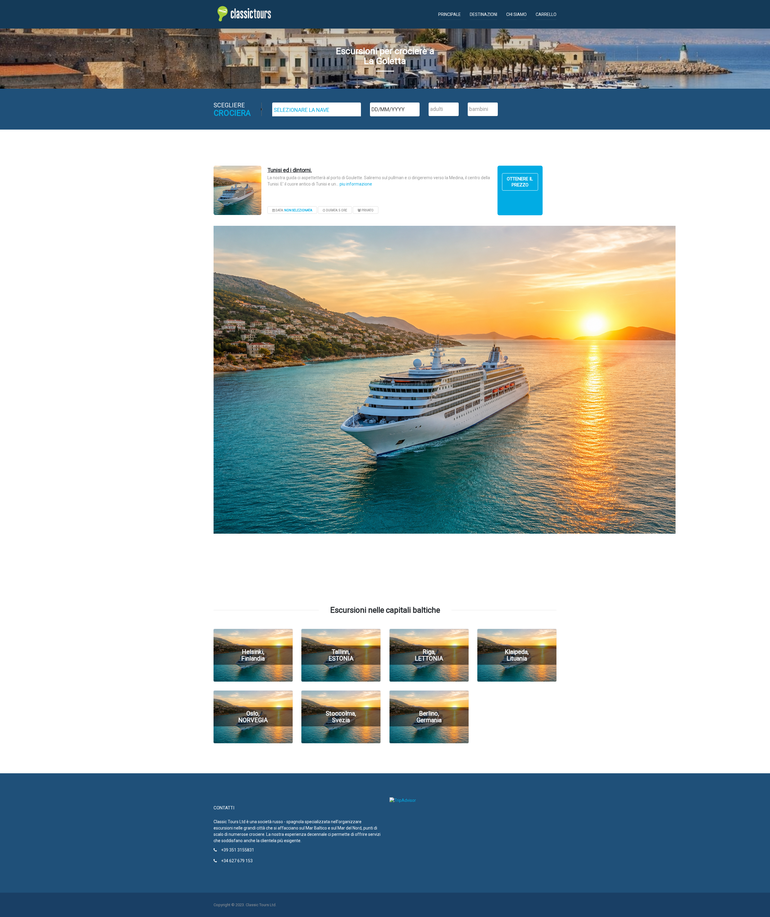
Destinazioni (483, 14)
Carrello (546, 14)
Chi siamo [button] (516, 14)
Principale (449, 14)
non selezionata (298, 210)
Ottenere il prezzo (520, 182)
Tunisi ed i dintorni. (289, 170)
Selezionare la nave (301, 110)
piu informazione (356, 184)
